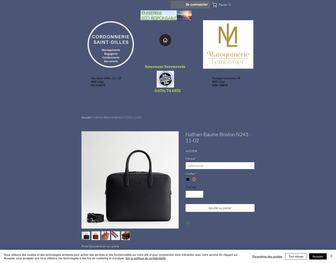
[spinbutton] (194, 194)
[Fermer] (331, 256)
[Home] (165, 40)
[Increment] (200, 194)
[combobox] (220, 165)
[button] (223, 4)
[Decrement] (188, 194)
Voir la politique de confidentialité (145, 258)
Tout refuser (296, 256)
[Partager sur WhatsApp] (188, 222)
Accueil (86, 117)
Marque (191, 158)
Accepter (317, 256)
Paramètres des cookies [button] (267, 256)
